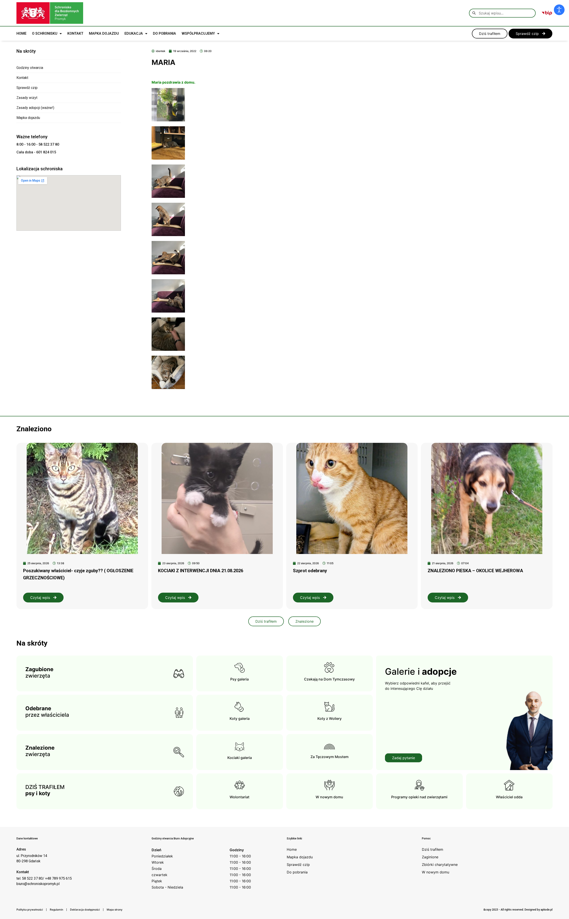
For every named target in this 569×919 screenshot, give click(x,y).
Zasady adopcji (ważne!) (35, 108)
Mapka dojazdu (28, 118)
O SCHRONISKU (44, 33)
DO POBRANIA (164, 33)
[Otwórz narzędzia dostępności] (559, 9)
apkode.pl (547, 909)
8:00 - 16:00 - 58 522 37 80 (37, 144)
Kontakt (22, 78)
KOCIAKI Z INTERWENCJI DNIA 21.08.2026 (200, 570)
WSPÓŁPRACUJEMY (198, 33)
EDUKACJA (133, 33)
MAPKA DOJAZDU (104, 33)
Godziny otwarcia (29, 68)
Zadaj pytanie (403, 758)
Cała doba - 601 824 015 (36, 152)
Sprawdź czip (27, 88)
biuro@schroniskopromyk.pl (38, 884)
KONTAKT (75, 33)
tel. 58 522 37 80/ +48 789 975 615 (44, 878)
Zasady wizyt (26, 98)
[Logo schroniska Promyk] (49, 13)
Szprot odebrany (310, 570)
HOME (21, 33)
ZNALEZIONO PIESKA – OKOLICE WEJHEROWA (475, 570)
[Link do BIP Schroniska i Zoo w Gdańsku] (547, 13)
